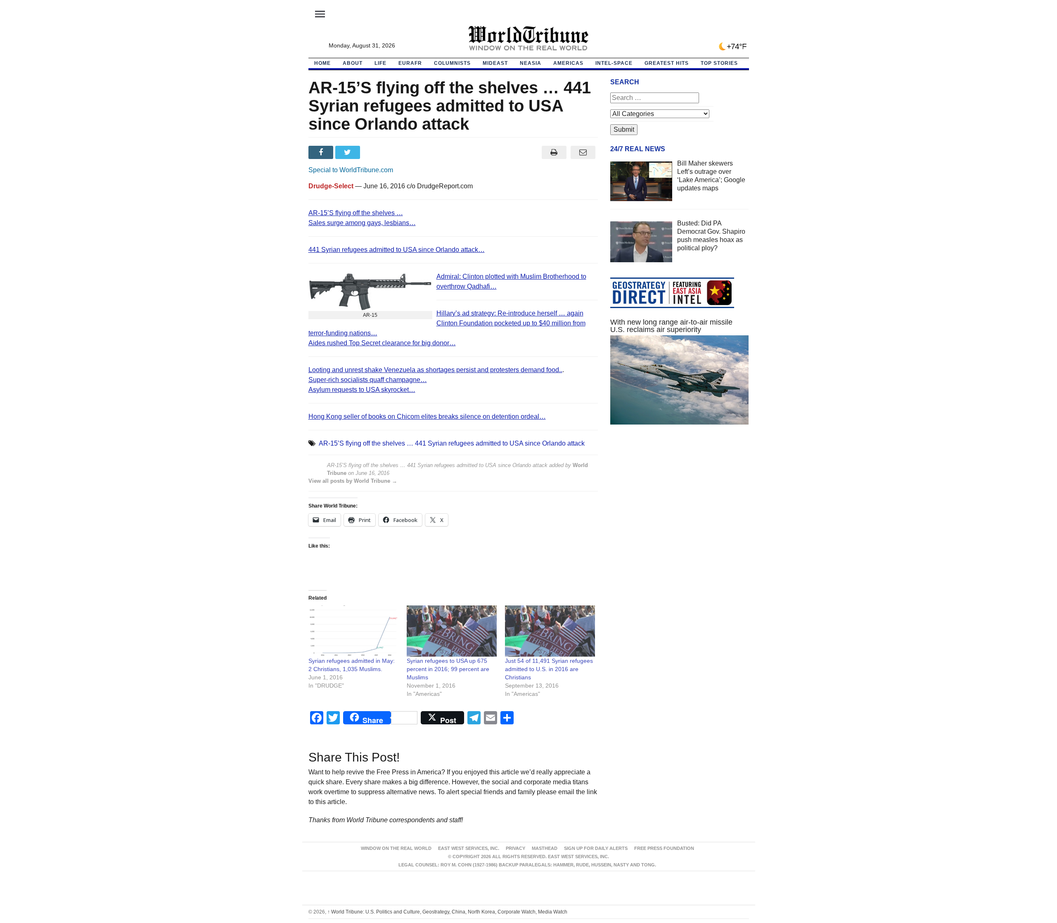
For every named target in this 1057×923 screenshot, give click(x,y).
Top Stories (719, 63)
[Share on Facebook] (321, 152)
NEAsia (530, 63)
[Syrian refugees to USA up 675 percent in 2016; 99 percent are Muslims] (452, 631)
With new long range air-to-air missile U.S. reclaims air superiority (671, 326)
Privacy (515, 848)
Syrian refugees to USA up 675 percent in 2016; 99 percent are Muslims (448, 669)
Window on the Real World (396, 848)
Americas (568, 63)
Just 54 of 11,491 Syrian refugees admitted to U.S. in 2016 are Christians (549, 669)
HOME (322, 63)
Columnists (452, 63)
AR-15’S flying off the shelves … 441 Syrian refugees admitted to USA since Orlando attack (452, 443)
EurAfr (410, 63)
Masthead (544, 848)
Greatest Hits (667, 63)
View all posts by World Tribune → (352, 481)
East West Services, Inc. (468, 848)
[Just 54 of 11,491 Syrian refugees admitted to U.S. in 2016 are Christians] (550, 631)
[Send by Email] (583, 152)
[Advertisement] (679, 509)
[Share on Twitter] (348, 152)
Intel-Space (614, 63)
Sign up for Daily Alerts (596, 848)
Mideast (495, 63)
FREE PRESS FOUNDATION (664, 848)
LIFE (380, 63)
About (353, 63)
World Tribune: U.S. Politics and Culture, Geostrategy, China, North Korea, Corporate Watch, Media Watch (447, 912)
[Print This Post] (554, 152)
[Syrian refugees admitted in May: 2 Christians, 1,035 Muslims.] (353, 631)
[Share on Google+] (375, 152)
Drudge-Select (330, 186)
